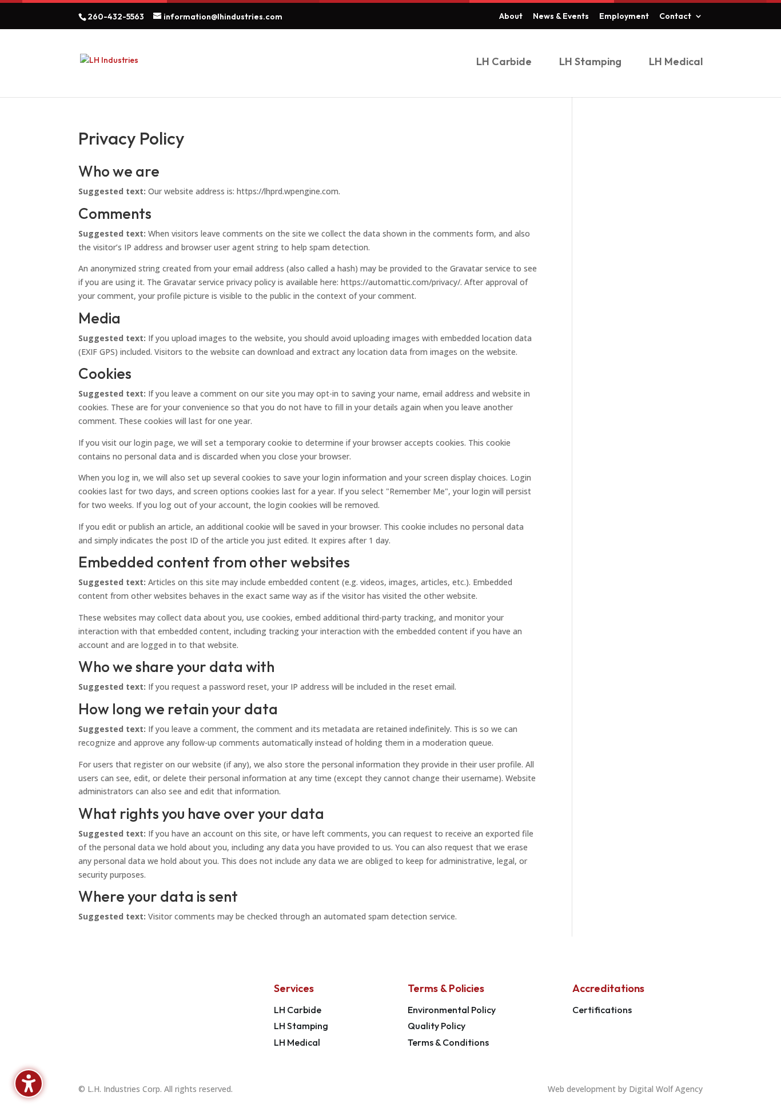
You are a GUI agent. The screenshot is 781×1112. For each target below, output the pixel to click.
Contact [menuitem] (675, 16)
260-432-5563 (115, 16)
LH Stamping (301, 1025)
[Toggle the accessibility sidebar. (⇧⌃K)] (28, 1083)
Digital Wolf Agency (666, 1088)
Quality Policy (436, 1025)
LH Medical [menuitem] (676, 63)
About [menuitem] (511, 16)
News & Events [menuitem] (561, 16)
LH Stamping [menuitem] (590, 63)
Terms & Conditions (448, 1042)
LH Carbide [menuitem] (504, 63)
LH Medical (297, 1042)
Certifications (602, 1009)
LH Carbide (297, 1009)
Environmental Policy (452, 1009)
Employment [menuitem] (624, 16)
